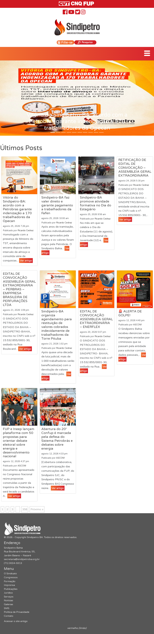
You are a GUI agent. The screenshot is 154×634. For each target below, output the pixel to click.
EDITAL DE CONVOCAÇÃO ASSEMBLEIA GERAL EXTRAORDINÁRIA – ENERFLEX (96, 319)
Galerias (8, 604)
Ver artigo (26, 260)
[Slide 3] (69, 132)
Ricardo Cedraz (26, 230)
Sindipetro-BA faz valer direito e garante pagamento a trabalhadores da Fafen (57, 205)
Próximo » (37, 509)
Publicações (10, 589)
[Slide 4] (74, 132)
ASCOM (137, 324)
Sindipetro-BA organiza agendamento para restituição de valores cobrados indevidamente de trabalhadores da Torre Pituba (56, 325)
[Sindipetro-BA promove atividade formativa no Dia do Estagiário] (96, 175)
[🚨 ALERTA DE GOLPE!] (135, 289)
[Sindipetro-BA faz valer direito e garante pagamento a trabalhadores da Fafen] (58, 175)
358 (24, 509)
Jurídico (8, 592)
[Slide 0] (52, 132)
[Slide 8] (96, 132)
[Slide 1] (58, 132)
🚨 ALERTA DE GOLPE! (130, 313)
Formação (9, 581)
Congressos (11, 577)
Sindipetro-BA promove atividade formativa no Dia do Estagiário (95, 203)
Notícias (8, 600)
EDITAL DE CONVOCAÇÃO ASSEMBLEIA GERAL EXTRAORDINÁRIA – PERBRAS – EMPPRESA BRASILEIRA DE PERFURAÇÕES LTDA (19, 289)
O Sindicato (10, 573)
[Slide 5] (79, 132)
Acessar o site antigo (16, 621)
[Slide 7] (90, 132)
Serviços (8, 596)
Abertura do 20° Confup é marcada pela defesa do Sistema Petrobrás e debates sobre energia (57, 438)
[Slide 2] (63, 132)
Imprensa (9, 585)
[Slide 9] (101, 132)
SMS (6, 608)
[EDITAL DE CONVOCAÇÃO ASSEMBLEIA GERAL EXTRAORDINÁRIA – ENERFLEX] (96, 289)
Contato (8, 615)
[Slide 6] (85, 132)
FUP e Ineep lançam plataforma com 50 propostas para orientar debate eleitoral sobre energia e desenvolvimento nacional (18, 442)
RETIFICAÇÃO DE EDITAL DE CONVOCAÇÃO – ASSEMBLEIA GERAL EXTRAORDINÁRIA (134, 167)
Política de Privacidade (16, 612)
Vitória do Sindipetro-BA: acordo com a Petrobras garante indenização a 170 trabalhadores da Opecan (17, 209)
